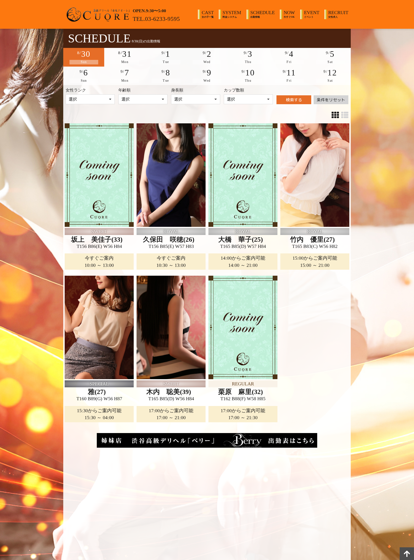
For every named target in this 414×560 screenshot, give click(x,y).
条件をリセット (331, 100)
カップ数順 (234, 90)
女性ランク (76, 90)
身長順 (177, 90)
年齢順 (124, 90)
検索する (294, 100)
